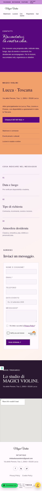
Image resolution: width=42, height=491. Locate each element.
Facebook (7, 2)
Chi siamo (22, 15)
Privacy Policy (29, 326)
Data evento (12, 298)
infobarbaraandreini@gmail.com (21, 458)
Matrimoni (6, 14)
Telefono (11, 288)
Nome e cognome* (15, 267)
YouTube (24, 2)
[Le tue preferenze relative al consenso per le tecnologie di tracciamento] (2, 368)
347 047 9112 (32, 2)
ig (21, 468)
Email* (9, 277)
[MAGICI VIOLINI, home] (21, 8)
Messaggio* (12, 308)
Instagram (16, 2)
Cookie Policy (27, 475)
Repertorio (30, 14)
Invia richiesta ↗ (15, 342)
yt (26, 468)
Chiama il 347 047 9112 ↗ (14, 120)
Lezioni (15, 14)
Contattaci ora (11, 485)
